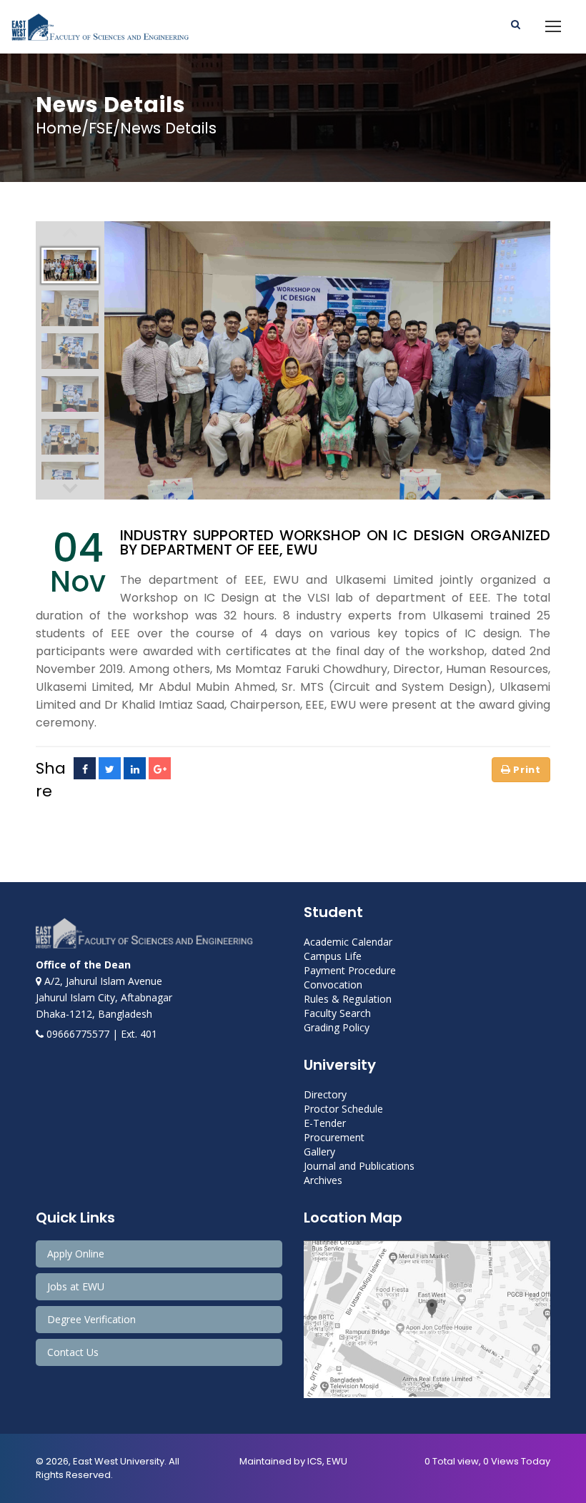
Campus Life (333, 956)
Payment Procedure (350, 970)
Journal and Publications (359, 1166)
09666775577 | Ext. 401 (100, 1034)
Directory (325, 1094)
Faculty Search (337, 1013)
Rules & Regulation (348, 999)
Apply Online (75, 1253)
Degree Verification (91, 1319)
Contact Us (73, 1352)
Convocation (333, 984)
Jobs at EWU (75, 1286)
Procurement (334, 1137)
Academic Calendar (348, 941)
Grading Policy (336, 1027)
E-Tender (325, 1123)
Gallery (319, 1151)
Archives (323, 1180)
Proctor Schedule (343, 1108)
